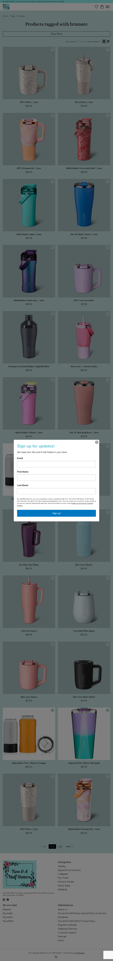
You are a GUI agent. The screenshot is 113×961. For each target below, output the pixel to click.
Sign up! (57, 513)
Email (20, 458)
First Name (22, 472)
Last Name (22, 485)
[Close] (96, 442)
